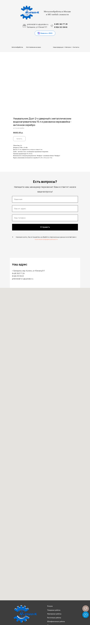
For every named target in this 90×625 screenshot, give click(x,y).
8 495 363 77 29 (60, 24)
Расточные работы (54, 618)
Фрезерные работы (54, 614)
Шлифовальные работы (56, 621)
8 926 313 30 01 (60, 27)
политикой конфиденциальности (46, 239)
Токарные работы (53, 610)
